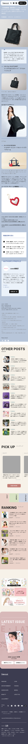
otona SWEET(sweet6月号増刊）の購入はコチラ (13, 221)
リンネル (12, 730)
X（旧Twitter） (6, 287)
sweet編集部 (14, 268)
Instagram (5, 285)
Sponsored (18, 479)
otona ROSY (17, 730)
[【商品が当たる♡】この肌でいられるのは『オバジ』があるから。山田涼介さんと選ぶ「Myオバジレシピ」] (12, 466)
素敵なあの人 (7, 730)
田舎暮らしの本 (4, 734)
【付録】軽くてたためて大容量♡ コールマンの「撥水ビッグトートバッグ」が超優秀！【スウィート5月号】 (15, 247)
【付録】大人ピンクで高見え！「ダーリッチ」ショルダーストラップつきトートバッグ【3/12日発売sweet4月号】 (15, 253)
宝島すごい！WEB (11, 734)
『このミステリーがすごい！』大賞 (7, 735)
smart (17, 732)
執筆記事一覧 (14, 291)
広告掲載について (22, 711)
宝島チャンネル (4, 728)
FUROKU (3, 17)
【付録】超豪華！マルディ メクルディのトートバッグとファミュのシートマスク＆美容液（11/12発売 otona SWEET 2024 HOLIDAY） (15, 242)
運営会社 (16, 711)
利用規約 (11, 711)
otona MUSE (3, 732)
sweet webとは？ (4, 711)
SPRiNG (22, 730)
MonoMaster (22, 732)
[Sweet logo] (6, 3)
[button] (2, 643)
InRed (9, 728)
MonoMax (13, 732)
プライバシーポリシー (7, 713)
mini (2, 730)
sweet (22, 728)
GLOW (8, 732)
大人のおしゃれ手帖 (15, 728)
